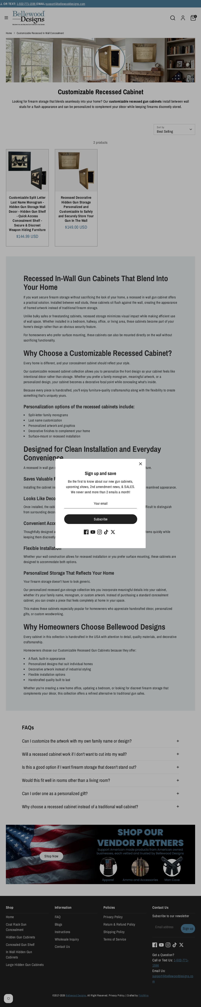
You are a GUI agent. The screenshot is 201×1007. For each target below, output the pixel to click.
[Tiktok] (106, 532)
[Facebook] (86, 532)
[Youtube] (92, 532)
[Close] (140, 464)
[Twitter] (113, 532)
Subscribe (100, 519)
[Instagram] (99, 532)
